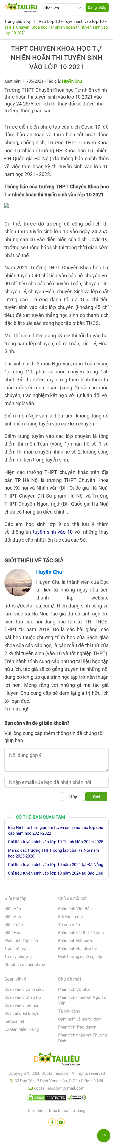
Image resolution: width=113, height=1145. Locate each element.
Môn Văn (12, 908)
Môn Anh (12, 916)
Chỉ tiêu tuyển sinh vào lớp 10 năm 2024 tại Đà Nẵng (55, 864)
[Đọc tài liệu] (52, 1122)
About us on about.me (24, 964)
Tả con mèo (69, 924)
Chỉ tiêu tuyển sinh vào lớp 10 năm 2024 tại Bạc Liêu (55, 873)
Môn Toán (13, 924)
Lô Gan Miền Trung (21, 1029)
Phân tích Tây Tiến (21, 940)
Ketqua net (14, 1021)
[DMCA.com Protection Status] (46, 1098)
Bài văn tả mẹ (70, 916)
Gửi (96, 796)
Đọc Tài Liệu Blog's (21, 1013)
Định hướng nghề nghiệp (80, 956)
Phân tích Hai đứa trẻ (77, 948)
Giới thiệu (37, 1110)
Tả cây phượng (18, 956)
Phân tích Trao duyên (77, 1027)
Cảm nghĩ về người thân (79, 1019)
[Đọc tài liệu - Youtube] (61, 1122)
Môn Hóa (12, 932)
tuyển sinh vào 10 (53, 532)
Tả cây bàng (69, 1011)
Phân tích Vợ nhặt (74, 989)
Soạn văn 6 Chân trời (23, 997)
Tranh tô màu (16, 948)
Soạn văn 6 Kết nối (21, 1005)
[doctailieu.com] (56, 1060)
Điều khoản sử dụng (67, 1110)
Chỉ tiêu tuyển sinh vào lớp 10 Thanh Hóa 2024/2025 (55, 841)
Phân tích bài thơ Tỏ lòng (81, 932)
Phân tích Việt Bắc (75, 908)
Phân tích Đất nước (75, 940)
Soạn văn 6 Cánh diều (24, 989)
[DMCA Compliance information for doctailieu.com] (76, 1098)
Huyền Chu (49, 572)
